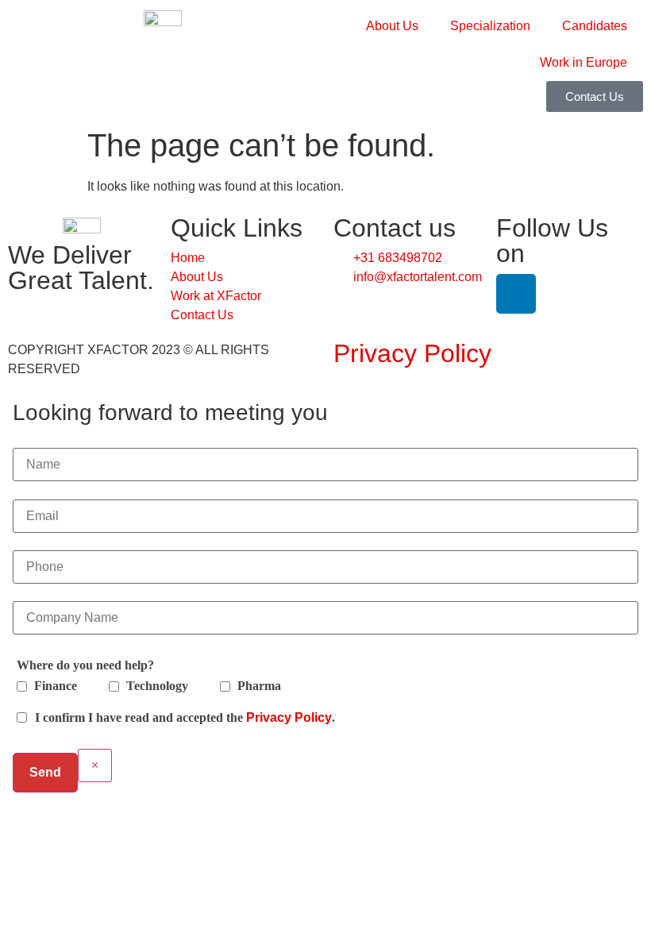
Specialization (490, 26)
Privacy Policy (412, 353)
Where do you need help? (85, 665)
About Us (392, 26)
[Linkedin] (516, 294)
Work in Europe (583, 62)
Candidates (594, 26)
